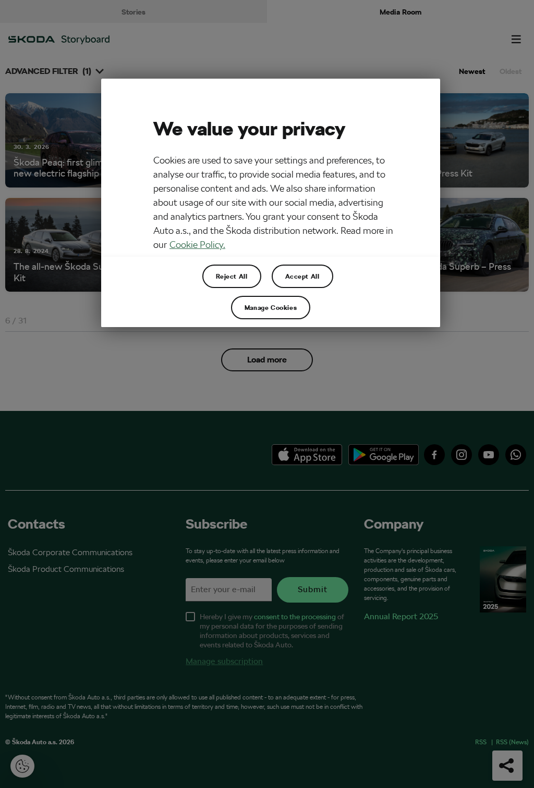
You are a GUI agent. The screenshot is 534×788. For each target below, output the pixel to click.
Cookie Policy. (197, 244)
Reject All (232, 276)
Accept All (302, 276)
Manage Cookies (271, 307)
